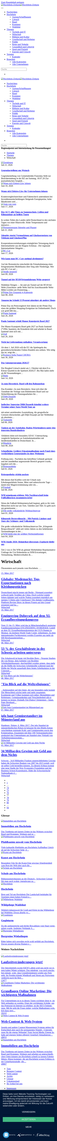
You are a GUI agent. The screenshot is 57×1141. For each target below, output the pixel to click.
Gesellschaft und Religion (23, 39)
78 (8, 798)
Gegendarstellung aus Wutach (15, 170)
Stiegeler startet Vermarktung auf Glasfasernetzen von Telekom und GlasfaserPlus (26, 236)
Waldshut (16, 27)
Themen (10, 29)
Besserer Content (14, 1071)
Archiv (10, 1076)
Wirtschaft (16, 34)
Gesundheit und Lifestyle (23, 47)
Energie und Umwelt (21, 52)
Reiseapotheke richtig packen (15, 474)
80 (8, 803)
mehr (29, 1127)
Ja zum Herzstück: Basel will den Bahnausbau (23, 384)
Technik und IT (19, 32)
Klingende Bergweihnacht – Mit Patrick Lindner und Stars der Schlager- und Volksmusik (26, 519)
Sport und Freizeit (20, 49)
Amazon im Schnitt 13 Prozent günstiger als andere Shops (28, 300)
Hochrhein (11, 14)
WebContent (12, 1074)
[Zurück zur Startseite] (20, 5)
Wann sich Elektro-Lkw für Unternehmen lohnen (24, 191)
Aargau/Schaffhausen (21, 17)
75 (8, 790)
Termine (10, 54)
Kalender (16, 57)
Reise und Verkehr (20, 44)
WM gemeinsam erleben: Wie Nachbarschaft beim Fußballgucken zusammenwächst (24, 496)
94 (8, 808)
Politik (15, 42)
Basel (14, 22)
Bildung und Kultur (20, 37)
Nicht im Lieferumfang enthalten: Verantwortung (24, 342)
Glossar (10, 1079)
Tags (9, 1069)
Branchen (11, 59)
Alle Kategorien (19, 62)
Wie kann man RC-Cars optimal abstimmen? (22, 258)
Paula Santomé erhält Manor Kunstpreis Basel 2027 (25, 321)
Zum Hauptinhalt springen (12, 2)
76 (8, 793)
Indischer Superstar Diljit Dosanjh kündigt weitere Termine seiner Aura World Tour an (25, 405)
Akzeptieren (29, 1119)
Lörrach (15, 19)
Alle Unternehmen (20, 64)
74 (8, 788)
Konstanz (16, 24)
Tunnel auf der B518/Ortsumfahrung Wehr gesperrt (25, 279)
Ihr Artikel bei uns (14, 1083)
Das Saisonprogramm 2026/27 (15, 363)
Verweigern (28, 1112)
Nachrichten (12, 12)
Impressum (11, 1088)
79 (8, 800)
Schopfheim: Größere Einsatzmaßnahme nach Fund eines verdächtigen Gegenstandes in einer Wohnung (28, 452)
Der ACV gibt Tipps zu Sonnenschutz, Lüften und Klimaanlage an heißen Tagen (24, 213)
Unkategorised (13, 1081)
